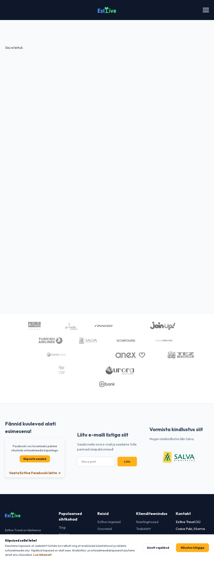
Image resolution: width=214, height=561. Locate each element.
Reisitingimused (147, 522)
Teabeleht (143, 529)
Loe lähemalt (42, 555)
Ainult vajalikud (158, 548)
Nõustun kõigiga (192, 548)
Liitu (127, 461)
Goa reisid (104, 529)
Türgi (62, 527)
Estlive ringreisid (109, 522)
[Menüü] (206, 10)
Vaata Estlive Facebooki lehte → (35, 473)
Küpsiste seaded (34, 459)
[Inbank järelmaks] (107, 385)
